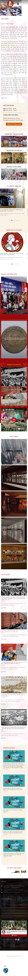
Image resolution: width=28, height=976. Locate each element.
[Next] (26, 203)
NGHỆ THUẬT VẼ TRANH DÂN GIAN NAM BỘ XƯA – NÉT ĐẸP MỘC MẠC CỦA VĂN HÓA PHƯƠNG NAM (14, 729)
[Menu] (2, 3)
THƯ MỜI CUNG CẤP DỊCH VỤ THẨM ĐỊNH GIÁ (12, 810)
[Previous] (1, 203)
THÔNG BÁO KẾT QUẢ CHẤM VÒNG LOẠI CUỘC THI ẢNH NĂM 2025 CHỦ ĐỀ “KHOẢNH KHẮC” (13, 855)
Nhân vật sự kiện (6, 932)
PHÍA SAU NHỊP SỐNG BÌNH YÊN (14, 389)
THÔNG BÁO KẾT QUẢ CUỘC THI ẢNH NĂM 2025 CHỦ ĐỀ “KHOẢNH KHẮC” (13, 832)
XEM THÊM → (5, 98)
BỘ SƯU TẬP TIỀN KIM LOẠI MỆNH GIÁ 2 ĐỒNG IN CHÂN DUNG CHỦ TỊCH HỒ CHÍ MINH (14, 339)
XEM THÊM (3, 607)
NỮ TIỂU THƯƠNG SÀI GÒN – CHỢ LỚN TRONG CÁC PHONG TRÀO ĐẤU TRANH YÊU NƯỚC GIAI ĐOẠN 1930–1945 (14, 382)
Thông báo (4, 921)
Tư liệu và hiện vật (6, 935)
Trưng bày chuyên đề (7, 929)
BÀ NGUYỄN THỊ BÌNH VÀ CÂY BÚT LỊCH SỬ (15, 209)
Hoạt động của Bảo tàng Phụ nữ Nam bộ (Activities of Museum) (14, 294)
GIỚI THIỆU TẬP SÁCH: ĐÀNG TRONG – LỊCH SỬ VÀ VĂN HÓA (14, 401)
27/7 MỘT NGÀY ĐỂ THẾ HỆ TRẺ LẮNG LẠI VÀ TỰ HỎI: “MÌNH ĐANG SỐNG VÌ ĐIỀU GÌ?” (14, 395)
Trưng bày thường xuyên (8, 927)
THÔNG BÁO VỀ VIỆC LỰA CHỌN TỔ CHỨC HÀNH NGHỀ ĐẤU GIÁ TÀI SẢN (12, 789)
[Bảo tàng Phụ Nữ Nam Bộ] (10, 3)
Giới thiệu (4, 924)
